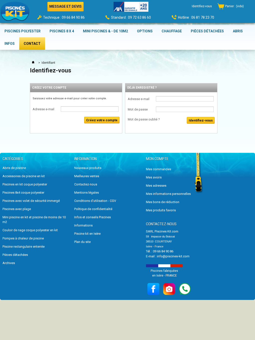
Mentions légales (86, 192)
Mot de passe (138, 109)
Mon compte (157, 159)
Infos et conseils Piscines (92, 217)
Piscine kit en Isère (87, 233)
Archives (8, 263)
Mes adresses (156, 185)
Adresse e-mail (43, 109)
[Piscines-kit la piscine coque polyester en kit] (15, 12)
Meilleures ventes (86, 176)
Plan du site (82, 242)
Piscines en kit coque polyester (24, 184)
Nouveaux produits (87, 168)
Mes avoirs (154, 177)
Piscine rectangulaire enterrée (23, 246)
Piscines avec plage (16, 209)
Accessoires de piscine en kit (23, 176)
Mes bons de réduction (162, 202)
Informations (83, 225)
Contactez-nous (85, 184)
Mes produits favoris (161, 210)
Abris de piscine (14, 168)
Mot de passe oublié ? (144, 119)
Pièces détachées (15, 255)
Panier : (234, 6)
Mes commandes (158, 169)
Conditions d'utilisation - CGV (95, 201)
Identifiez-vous (202, 6)
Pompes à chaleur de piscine (23, 238)
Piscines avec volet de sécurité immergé (31, 201)
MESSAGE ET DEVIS (65, 6)
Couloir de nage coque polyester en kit (30, 230)
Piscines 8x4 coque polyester (23, 192)
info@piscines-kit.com (173, 256)
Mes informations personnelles (168, 194)
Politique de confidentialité (93, 209)
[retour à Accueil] (33, 62)
